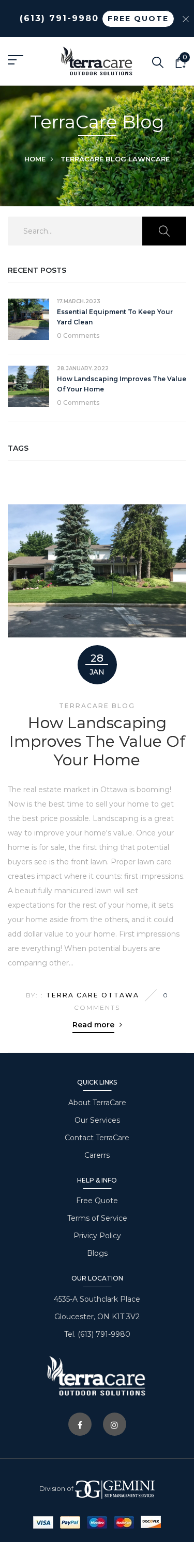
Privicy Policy (97, 1235)
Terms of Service (97, 1218)
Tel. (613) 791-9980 (97, 1334)
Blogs (97, 1253)
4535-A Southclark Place (97, 1299)
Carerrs (97, 1155)
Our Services (97, 1120)
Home (35, 159)
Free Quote (97, 1200)
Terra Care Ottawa (92, 995)
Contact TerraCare (97, 1137)
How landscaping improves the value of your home (97, 741)
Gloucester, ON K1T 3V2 (97, 1316)
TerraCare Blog (93, 159)
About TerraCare (97, 1102)
